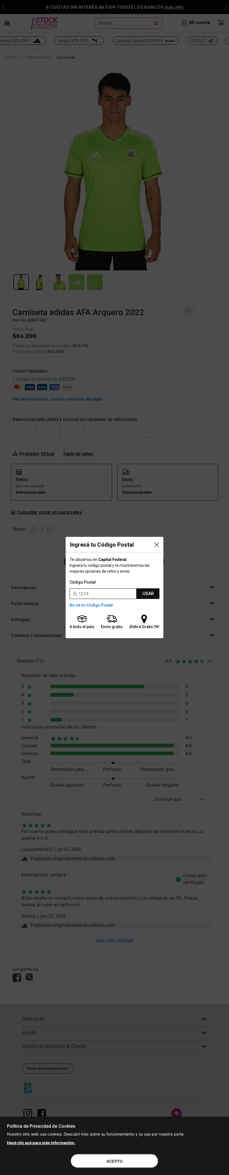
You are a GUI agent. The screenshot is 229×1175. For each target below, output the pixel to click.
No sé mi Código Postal (91, 605)
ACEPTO (114, 1161)
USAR (148, 593)
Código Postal (83, 582)
